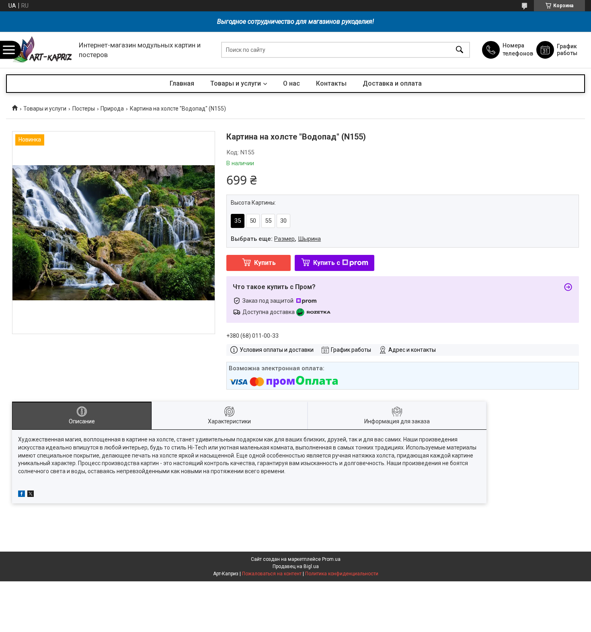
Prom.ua (331, 559)
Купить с (326, 263)
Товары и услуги (235, 83)
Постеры (83, 108)
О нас (291, 83)
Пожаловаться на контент (272, 574)
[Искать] (459, 50)
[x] (30, 495)
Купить (265, 263)
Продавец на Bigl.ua (296, 566)
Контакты (331, 83)
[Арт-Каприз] (40, 50)
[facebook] (21, 495)
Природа (112, 108)
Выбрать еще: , (276, 238)
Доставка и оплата (392, 83)
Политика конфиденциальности (341, 574)
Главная (182, 83)
